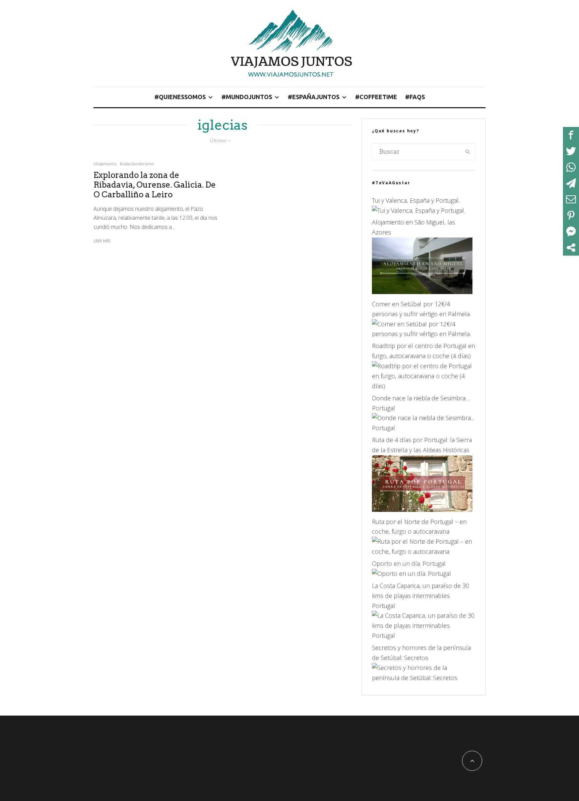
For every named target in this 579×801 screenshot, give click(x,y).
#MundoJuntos (246, 96)
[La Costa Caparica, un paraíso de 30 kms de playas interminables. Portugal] (423, 635)
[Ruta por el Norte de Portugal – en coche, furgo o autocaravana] (423, 551)
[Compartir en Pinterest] (571, 215)
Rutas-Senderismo (137, 163)
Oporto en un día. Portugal (409, 563)
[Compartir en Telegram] (571, 183)
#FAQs (415, 96)
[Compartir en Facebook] (571, 135)
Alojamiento (105, 163)
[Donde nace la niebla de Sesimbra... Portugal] (423, 428)
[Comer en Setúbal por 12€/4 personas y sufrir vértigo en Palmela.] (423, 334)
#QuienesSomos (180, 96)
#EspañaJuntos (313, 96)
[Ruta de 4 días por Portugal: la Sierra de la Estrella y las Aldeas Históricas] (422, 510)
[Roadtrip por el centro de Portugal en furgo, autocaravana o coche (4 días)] (423, 386)
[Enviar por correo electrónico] (571, 199)
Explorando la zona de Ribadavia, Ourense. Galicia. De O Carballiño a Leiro (154, 185)
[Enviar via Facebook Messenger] (571, 231)
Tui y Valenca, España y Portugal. (416, 200)
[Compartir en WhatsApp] (571, 167)
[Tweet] (571, 151)
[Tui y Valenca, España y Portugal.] (418, 210)
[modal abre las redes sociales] (571, 248)
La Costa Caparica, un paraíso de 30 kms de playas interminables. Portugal (420, 596)
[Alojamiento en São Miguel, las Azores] (422, 292)
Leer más (101, 241)
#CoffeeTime (376, 96)
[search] (468, 152)
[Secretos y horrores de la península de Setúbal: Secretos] (423, 678)
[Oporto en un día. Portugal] (411, 574)
